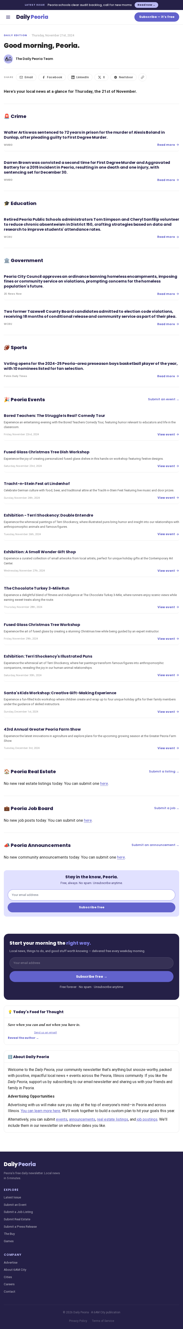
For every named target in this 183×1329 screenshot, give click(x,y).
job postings (147, 1119)
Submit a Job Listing (18, 1212)
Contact (9, 1291)
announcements (82, 1119)
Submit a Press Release (20, 1226)
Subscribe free (91, 907)
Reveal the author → (23, 1038)
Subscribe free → (91, 976)
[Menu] (8, 17)
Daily (32, 17)
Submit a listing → (164, 771)
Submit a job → (166, 808)
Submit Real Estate (17, 1219)
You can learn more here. (41, 1111)
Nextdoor (126, 77)
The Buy (9, 1234)
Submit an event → (163, 399)
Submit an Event (15, 1205)
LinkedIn (82, 77)
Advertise (10, 1262)
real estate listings (112, 1119)
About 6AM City (15, 1269)
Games (9, 1241)
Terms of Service (103, 1321)
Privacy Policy (78, 1321)
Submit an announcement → (155, 845)
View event (166, 434)
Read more (166, 145)
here (104, 783)
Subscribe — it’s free (156, 17)
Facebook (54, 77)
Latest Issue (12, 1197)
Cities (8, 1277)
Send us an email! (45, 1032)
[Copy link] (142, 77)
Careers (9, 1284)
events (61, 1119)
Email (29, 77)
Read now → (146, 5)
